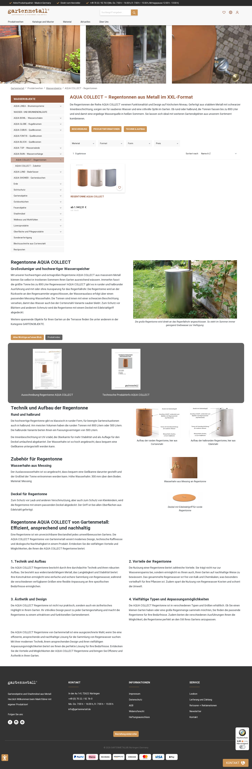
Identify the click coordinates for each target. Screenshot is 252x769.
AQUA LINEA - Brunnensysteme (29, 106)
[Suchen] (134, 12)
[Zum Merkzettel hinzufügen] (120, 187)
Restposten (19, 249)
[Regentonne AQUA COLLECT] (98, 178)
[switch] (242, 747)
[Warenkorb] (242, 11)
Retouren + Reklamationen (203, 705)
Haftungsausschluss (139, 717)
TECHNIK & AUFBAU (135, 129)
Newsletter (195, 711)
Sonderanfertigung (23, 237)
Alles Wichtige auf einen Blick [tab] (27, 337)
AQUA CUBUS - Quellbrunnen (27, 130)
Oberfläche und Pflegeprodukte (29, 231)
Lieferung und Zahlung (200, 699)
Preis (158, 143)
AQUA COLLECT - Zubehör (28, 166)
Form (130, 143)
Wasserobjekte (24, 99)
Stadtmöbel (19, 213)
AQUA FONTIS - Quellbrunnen (28, 136)
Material (76, 143)
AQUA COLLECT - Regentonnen (31, 160)
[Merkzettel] (224, 12)
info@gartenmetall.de (79, 709)
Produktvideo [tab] (54, 337)
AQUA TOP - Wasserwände (27, 148)
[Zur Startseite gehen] (28, 11)
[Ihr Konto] (237, 12)
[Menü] (247, 729)
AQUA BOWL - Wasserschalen (28, 118)
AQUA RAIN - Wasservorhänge (28, 154)
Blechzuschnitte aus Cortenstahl (30, 243)
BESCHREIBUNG (79, 129)
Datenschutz (135, 699)
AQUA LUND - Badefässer (26, 172)
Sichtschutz (19, 189)
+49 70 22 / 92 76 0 (99, 3)
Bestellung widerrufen (126, 734)
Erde (16, 183)
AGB (131, 705)
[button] (4, 757)
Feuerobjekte (20, 207)
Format (103, 143)
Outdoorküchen (21, 201)
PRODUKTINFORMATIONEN (106, 129)
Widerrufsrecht (136, 711)
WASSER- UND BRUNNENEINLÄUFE (30, 112)
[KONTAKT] (236, 763)
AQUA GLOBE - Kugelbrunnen (28, 124)
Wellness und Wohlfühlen (26, 219)
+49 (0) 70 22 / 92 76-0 (80, 698)
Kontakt (193, 717)
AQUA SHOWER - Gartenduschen (29, 177)
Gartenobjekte (20, 195)
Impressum (134, 693)
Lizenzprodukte (21, 225)
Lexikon (193, 693)
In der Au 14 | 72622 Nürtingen (84, 693)
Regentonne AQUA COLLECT (87, 196)
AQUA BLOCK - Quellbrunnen (27, 142)
